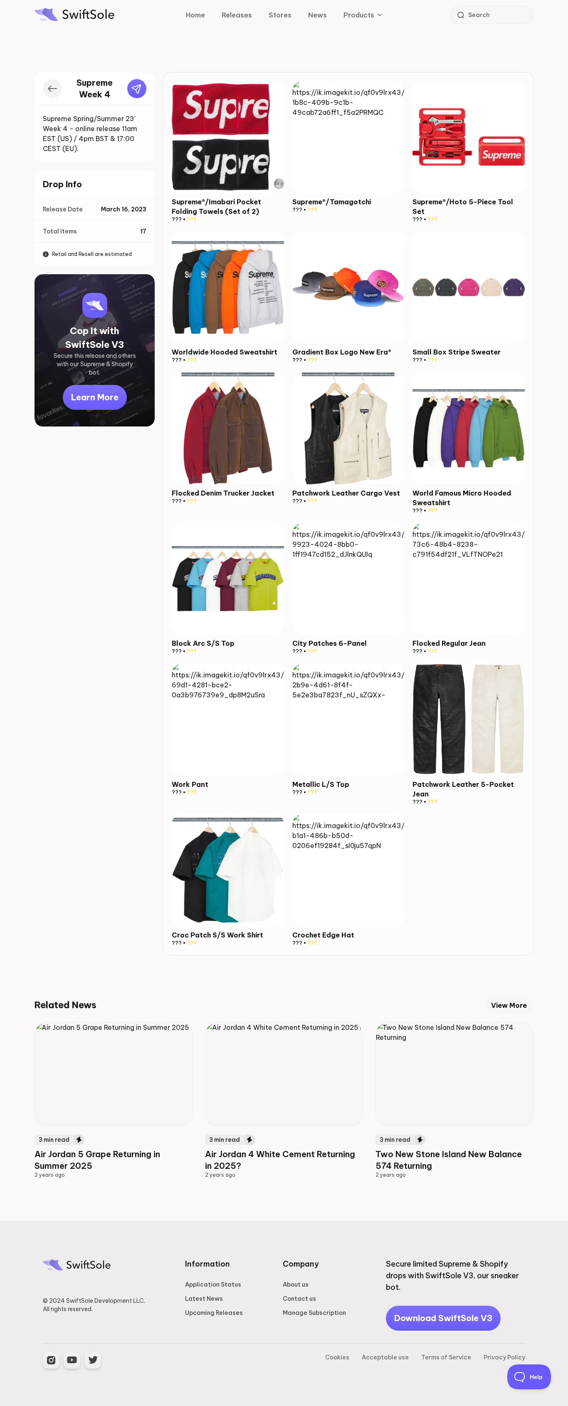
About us (296, 1284)
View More (509, 1005)
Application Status (213, 1284)
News (317, 15)
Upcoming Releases (214, 1313)
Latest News (204, 1298)
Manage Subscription (314, 1313)
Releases (237, 15)
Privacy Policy (504, 1357)
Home (195, 15)
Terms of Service (446, 1357)
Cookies (337, 1357)
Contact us (299, 1298)
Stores (280, 15)
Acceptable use (385, 1357)
